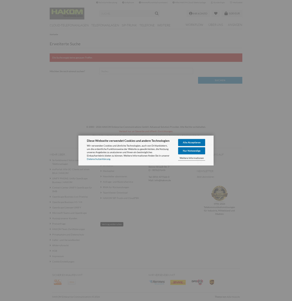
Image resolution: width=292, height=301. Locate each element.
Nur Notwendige (191, 150)
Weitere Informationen (192, 157)
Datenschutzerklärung (98, 159)
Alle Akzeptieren (192, 142)
